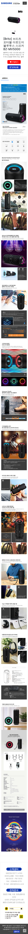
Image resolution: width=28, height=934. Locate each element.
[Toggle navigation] (25, 3)
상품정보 (5, 78)
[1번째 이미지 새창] (13, 33)
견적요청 (14, 67)
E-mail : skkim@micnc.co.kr (14, 884)
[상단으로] (25, 931)
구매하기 (14, 62)
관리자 (16, 932)
